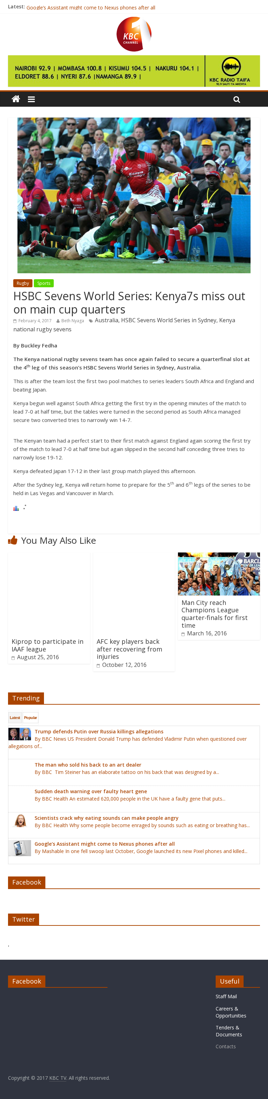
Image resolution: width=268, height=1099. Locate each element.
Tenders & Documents (229, 1031)
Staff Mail (226, 996)
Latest (15, 718)
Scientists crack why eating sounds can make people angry (93, 6)
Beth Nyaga (72, 321)
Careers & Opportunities (231, 1012)
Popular (30, 718)
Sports (43, 283)
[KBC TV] (134, 21)
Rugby (23, 283)
